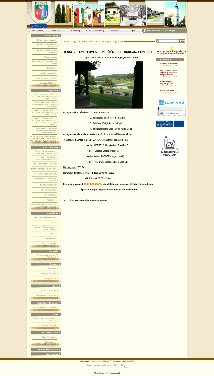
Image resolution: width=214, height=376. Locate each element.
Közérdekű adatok (49, 337)
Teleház (53, 234)
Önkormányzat (50, 57)
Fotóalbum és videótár (48, 350)
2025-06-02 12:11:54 (168, 93)
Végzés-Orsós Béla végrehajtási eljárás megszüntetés (168, 73)
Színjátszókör (51, 195)
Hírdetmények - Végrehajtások (167, 83)
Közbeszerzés (51, 342)
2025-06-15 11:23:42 (168, 86)
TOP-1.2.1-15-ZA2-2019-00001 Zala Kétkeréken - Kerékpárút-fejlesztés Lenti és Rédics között (43, 138)
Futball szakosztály (49, 290)
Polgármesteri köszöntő (47, 40)
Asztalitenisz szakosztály (46, 295)
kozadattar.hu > (173, 113)
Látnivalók (52, 268)
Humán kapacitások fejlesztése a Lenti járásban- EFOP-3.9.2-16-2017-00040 (43, 104)
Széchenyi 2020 (167, 91)
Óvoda (54, 223)
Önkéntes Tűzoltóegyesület (45, 174)
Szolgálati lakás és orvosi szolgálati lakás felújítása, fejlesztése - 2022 (46, 130)
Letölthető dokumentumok (46, 78)
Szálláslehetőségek (49, 273)
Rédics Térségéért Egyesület (45, 164)
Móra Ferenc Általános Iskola (45, 218)
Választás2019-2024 (48, 83)
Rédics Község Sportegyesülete (43, 169)
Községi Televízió (49, 244)
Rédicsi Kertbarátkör (48, 190)
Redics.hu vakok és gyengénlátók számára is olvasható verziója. (171, 52)
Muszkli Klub (51, 239)
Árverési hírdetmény (169, 64)
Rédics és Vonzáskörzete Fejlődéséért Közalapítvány (45, 152)
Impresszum (84, 361)
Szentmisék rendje (49, 325)
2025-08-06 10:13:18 (168, 66)
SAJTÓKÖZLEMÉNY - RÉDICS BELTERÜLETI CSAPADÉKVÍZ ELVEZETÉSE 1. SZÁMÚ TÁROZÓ (44, 121)
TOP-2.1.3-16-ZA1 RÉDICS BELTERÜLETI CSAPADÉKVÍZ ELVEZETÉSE (44, 96)
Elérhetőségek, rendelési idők (45, 307)
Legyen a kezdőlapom (100, 361)
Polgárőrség (52, 200)
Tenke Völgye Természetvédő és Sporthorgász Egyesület (43, 205)
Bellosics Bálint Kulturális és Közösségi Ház (45, 228)
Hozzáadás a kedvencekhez (123, 361)
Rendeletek (52, 68)
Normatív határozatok (48, 73)
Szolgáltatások (51, 278)
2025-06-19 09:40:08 (168, 77)
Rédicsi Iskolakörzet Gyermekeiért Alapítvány (46, 158)
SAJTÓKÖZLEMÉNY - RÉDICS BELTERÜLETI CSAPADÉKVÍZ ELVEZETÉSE (44, 112)
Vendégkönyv (52, 354)
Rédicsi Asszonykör (48, 185)
